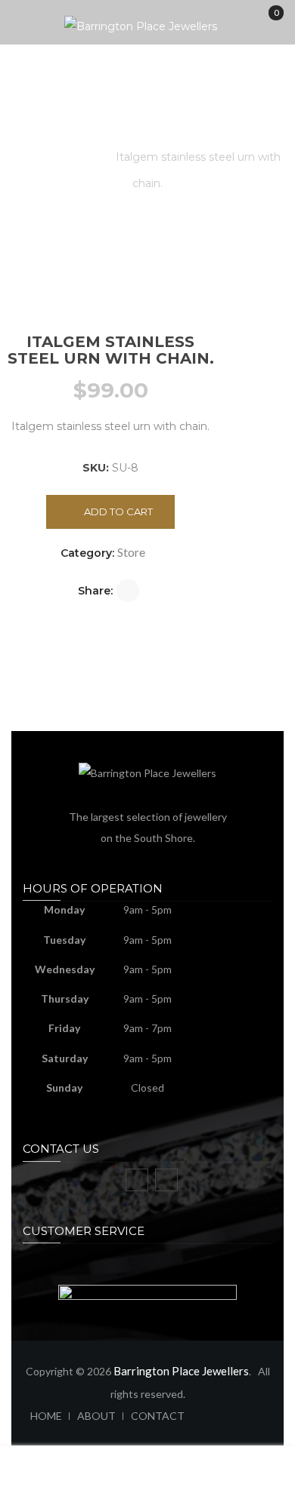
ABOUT (96, 1415)
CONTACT (158, 1415)
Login (258, 1475)
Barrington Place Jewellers (181, 1371)
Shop (110, 1475)
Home (32, 157)
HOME (46, 1415)
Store (82, 157)
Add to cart (118, 511)
